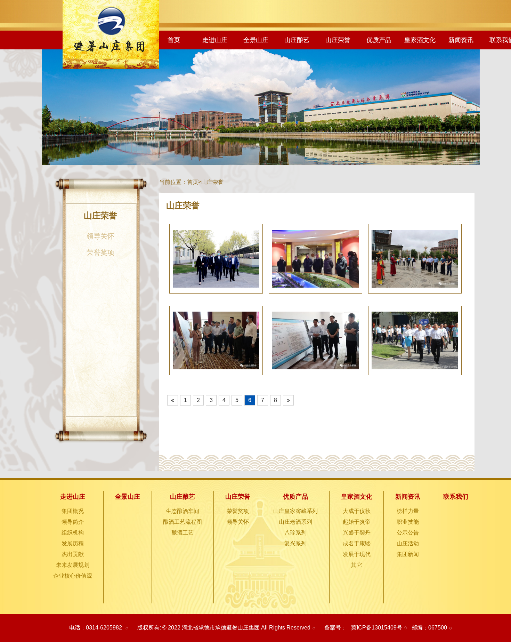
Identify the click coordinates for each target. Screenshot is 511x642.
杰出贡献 (73, 554)
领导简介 (73, 522)
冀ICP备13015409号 (376, 628)
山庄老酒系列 (295, 522)
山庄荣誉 (337, 40)
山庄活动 (408, 543)
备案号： (335, 628)
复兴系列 (295, 543)
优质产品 (378, 40)
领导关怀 (100, 236)
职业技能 (408, 522)
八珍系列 (295, 533)
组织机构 (73, 533)
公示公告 (408, 533)
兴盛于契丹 (357, 533)
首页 (174, 40)
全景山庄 (255, 40)
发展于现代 (357, 554)
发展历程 (73, 543)
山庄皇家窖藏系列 (295, 511)
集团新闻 (408, 554)
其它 (356, 565)
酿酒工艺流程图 (182, 522)
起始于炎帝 (357, 522)
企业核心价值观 (72, 576)
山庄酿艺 (296, 40)
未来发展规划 (72, 565)
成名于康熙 (357, 543)
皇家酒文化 (420, 40)
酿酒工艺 (182, 533)
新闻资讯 (460, 40)
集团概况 (73, 511)
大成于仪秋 (357, 511)
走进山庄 (214, 40)
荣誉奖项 (100, 252)
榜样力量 (408, 511)
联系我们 (455, 496)
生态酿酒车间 (182, 511)
